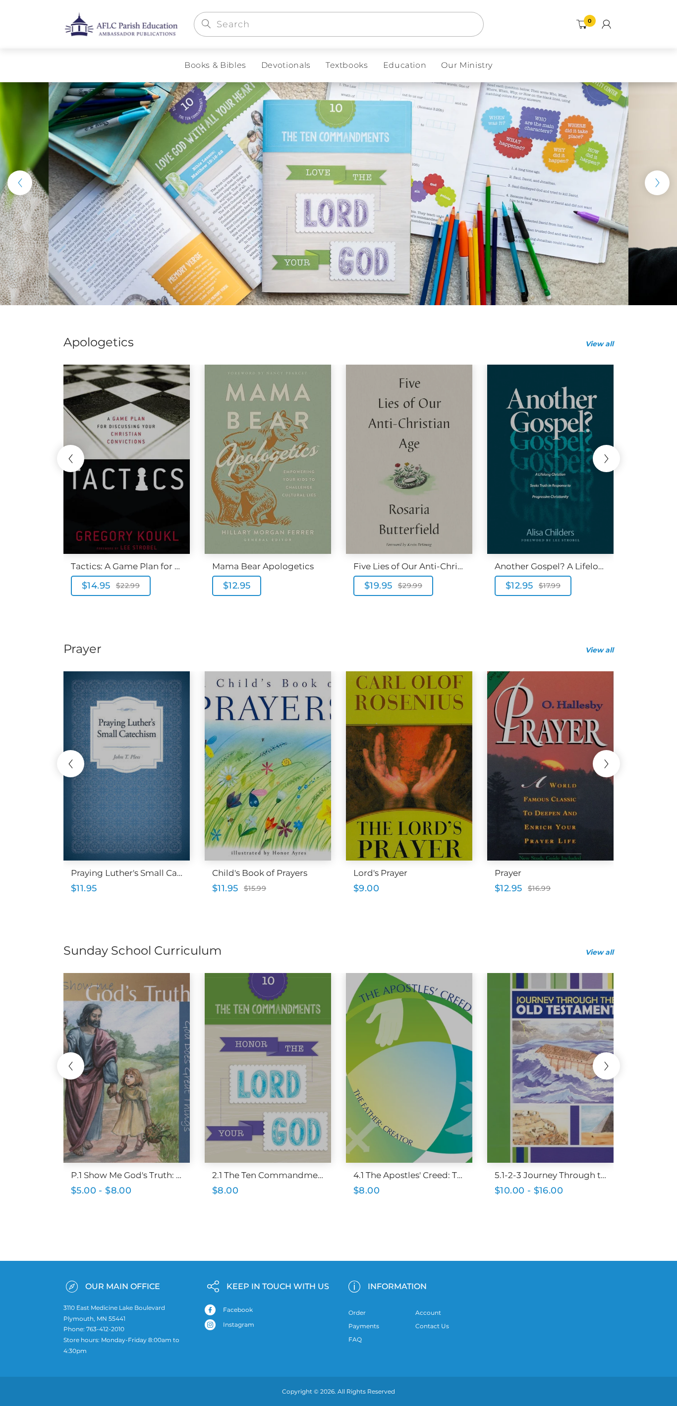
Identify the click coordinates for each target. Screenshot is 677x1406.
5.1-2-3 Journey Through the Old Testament (550, 1175)
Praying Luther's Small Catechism (126, 873)
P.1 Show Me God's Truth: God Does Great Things (126, 1175)
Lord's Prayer (380, 873)
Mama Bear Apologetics (263, 566)
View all (599, 343)
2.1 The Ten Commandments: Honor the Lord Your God (268, 1175)
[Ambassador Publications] (121, 23)
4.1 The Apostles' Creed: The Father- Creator (409, 1175)
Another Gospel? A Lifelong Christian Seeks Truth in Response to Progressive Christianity (550, 566)
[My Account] (606, 24)
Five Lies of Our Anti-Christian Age (409, 566)
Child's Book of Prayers (259, 873)
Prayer (508, 873)
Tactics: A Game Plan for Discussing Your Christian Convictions (126, 566)
